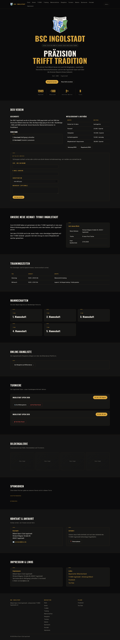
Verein (34, 2)
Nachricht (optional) (20, 185)
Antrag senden (18, 197)
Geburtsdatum (17, 178)
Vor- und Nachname (19, 163)
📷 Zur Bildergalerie (20, 404)
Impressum (30, 6)
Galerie (77, 2)
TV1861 (39, 2)
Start (28, 2)
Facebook (72, 580)
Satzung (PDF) (72, 147)
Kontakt (91, 2)
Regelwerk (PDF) (86, 147)
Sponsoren (84, 2)
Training (46, 2)
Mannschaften (54, 2)
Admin (106, 4)
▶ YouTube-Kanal (36, 404)
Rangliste (64, 2)
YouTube (71, 583)
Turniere (70, 2)
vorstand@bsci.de (20, 542)
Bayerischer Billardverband (78, 574)
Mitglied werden (52, 82)
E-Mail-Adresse (18, 171)
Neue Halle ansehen (67, 82)
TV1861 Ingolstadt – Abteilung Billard (81, 577)
